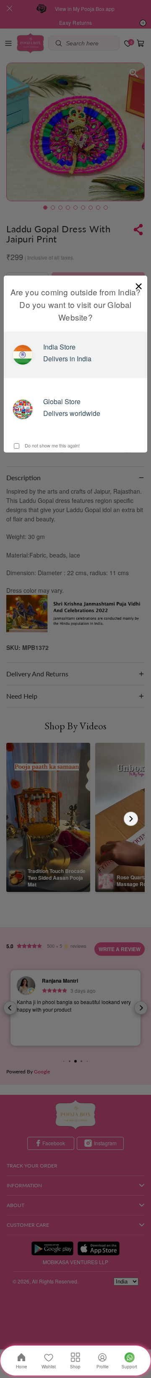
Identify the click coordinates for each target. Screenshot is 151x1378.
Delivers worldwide (71, 413)
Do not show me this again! (51, 445)
